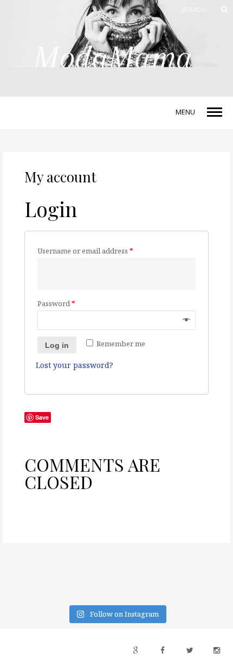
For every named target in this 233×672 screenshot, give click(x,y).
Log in (57, 345)
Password (56, 303)
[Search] (219, 9)
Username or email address (85, 251)
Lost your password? (74, 365)
